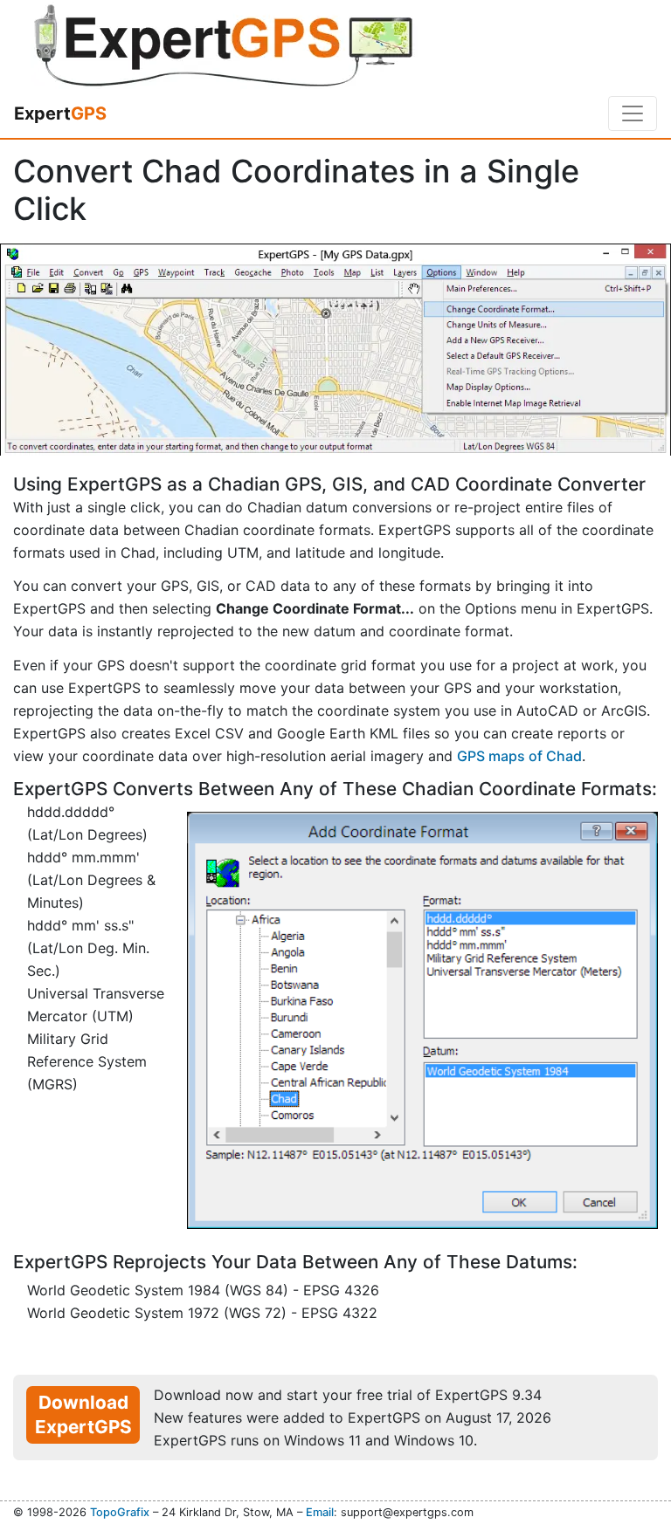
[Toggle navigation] (632, 113)
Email (320, 1512)
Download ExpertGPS (83, 1414)
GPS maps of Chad (519, 756)
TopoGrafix (119, 1512)
